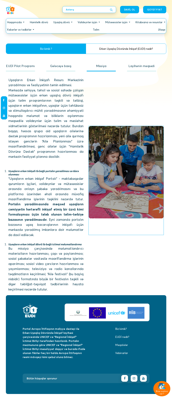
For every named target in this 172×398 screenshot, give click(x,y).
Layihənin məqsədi (141, 66)
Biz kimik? (121, 328)
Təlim (96, 29)
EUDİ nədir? (122, 337)
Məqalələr (121, 345)
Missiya (101, 66)
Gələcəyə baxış (61, 66)
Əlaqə (161, 29)
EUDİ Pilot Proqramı (20, 66)
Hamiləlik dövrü (39, 22)
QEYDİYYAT (154, 9)
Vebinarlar (121, 353)
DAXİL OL (129, 9)
